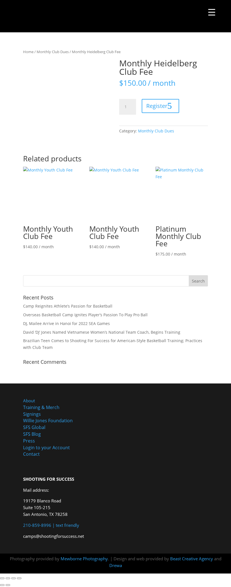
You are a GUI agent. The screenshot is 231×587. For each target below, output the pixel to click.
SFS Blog (32, 434)
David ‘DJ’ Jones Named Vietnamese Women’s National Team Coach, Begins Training (101, 332)
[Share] (13, 578)
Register (156, 106)
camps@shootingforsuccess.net (53, 536)
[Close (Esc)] (19, 578)
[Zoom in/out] (2, 578)
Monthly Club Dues (53, 51)
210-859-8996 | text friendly (51, 525)
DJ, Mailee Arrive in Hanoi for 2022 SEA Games (66, 323)
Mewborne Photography (84, 558)
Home (28, 51)
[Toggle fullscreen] (8, 578)
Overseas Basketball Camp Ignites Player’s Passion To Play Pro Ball (85, 314)
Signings (32, 414)
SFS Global (34, 427)
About (29, 400)
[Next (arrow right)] (8, 585)
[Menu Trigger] (211, 12)
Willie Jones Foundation (48, 420)
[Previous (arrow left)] (2, 585)
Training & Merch (41, 407)
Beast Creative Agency (191, 558)
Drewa (115, 565)
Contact (31, 454)
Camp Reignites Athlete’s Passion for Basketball (67, 306)
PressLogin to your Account (46, 444)
